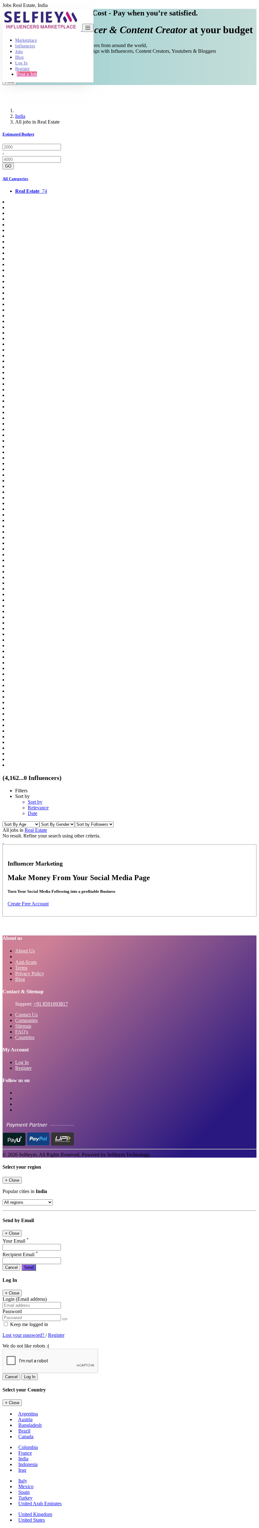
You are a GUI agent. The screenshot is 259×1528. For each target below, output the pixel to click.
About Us (25, 950)
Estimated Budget (18, 134)
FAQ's (21, 1031)
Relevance (38, 807)
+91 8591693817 (50, 1004)
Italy (22, 1480)
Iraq (22, 1470)
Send (28, 1267)
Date (32, 813)
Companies (26, 1020)
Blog (19, 57)
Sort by (35, 802)
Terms (21, 968)
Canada (25, 1436)
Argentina (28, 1413)
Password (12, 1311)
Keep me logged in (28, 1324)
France (25, 1453)
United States (31, 1520)
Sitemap (23, 1026)
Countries (24, 1037)
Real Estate (36, 830)
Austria (25, 1419)
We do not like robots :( (26, 1345)
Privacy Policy (29, 973)
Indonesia (28, 1464)
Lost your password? (24, 1335)
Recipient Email (20, 1254)
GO (8, 166)
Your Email (16, 1241)
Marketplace (26, 40)
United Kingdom (35, 1514)
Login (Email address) (25, 1299)
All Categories (15, 178)
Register (22, 68)
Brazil (24, 1431)
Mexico (25, 1486)
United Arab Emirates (40, 1503)
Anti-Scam (26, 962)
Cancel (11, 1267)
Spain (24, 1492)
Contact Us (26, 1014)
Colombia (28, 1447)
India (20, 116)
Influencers (25, 46)
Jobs (19, 51)
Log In (21, 63)
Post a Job (27, 74)
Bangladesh (30, 1425)
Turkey (25, 1498)
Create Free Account (28, 903)
